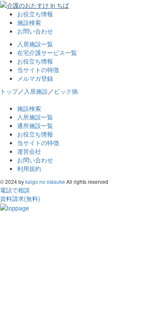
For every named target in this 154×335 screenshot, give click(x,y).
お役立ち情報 (35, 13)
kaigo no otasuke (45, 181)
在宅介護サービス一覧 (47, 52)
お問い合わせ (35, 31)
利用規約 (29, 168)
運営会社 (29, 151)
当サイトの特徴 (38, 69)
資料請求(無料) (20, 198)
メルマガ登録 (35, 78)
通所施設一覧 (35, 125)
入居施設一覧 (35, 44)
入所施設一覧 (35, 117)
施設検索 (29, 22)
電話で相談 (15, 190)
